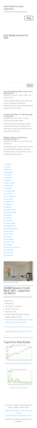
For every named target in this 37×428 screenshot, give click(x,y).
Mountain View (11, 212)
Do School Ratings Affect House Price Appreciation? (18, 92)
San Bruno (9, 231)
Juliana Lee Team (11, 95)
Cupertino (8, 177)
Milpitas (9, 207)
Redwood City (11, 226)
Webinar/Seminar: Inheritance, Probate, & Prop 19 (15, 138)
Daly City (8, 180)
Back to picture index (11, 282)
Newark (8, 215)
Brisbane (8, 169)
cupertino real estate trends (13, 121)
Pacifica (8, 218)
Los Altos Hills (11, 196)
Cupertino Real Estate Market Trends (18, 415)
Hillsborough (10, 191)
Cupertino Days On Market (18, 388)
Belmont (8, 167)
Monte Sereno (11, 210)
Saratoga (9, 245)
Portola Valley (10, 223)
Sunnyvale (9, 250)
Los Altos (9, 194)
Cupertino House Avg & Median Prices (18, 363)
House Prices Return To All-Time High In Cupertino (18, 115)
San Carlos (9, 234)
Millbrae (9, 204)
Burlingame (9, 172)
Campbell (8, 175)
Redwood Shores (12, 228)
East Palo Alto (10, 183)
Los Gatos (9, 199)
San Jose (9, 237)
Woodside (9, 255)
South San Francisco (13, 247)
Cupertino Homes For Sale (22, 331)
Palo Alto (9, 220)
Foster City (9, 186)
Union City (9, 253)
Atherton (8, 164)
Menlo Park (10, 202)
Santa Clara (10, 242)
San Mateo (9, 239)
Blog (29, 18)
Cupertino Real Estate (17, 342)
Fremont (9, 188)
